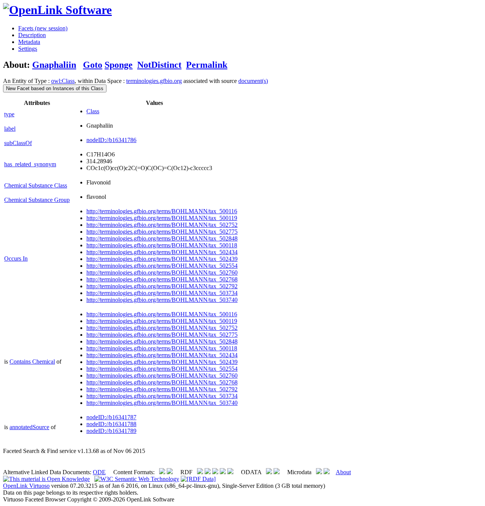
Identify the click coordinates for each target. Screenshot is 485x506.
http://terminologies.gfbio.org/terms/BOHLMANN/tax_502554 (162, 265)
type (9, 114)
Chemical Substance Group (37, 200)
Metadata (29, 42)
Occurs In (16, 258)
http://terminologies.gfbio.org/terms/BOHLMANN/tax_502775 (162, 231)
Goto (92, 65)
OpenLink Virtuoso (26, 486)
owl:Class (63, 81)
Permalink (206, 65)
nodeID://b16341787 (111, 417)
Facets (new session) (42, 28)
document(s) (253, 81)
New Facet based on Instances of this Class (54, 88)
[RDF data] (198, 479)
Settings (27, 48)
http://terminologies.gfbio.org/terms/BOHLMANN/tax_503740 (162, 300)
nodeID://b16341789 (111, 431)
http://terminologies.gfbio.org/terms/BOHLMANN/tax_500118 (161, 245)
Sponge (119, 65)
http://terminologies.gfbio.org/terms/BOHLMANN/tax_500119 (161, 218)
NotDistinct (159, 65)
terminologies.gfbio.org (154, 81)
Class (92, 111)
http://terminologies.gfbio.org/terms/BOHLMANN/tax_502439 (162, 259)
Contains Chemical (32, 361)
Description (32, 35)
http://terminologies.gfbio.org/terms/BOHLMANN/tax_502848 (162, 238)
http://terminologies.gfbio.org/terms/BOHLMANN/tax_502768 (162, 279)
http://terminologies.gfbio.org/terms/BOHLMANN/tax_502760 (162, 272)
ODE (99, 472)
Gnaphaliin (54, 65)
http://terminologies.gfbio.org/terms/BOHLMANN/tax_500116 (161, 211)
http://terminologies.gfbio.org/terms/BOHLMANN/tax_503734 (162, 293)
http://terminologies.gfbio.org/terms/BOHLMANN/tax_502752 (162, 225)
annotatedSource (29, 427)
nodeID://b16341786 (111, 140)
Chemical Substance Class (35, 185)
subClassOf (18, 143)
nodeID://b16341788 (111, 424)
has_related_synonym (30, 164)
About (343, 472)
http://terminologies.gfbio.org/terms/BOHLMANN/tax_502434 (162, 252)
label (10, 128)
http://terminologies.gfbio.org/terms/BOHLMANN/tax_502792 (162, 286)
